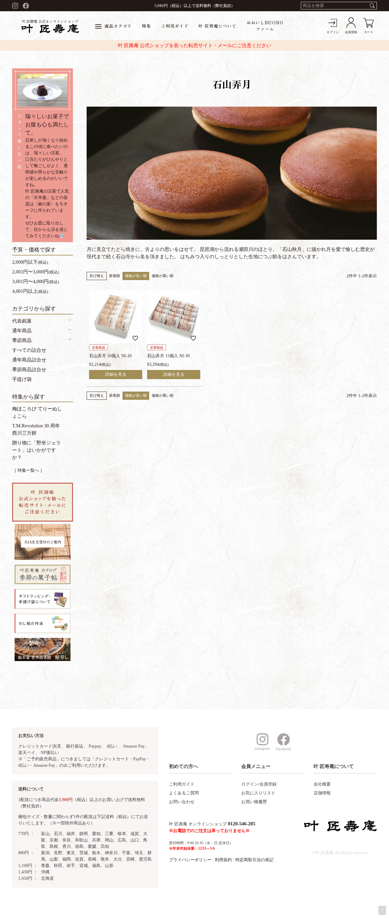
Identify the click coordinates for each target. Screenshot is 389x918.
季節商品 (22, 340)
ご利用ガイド (174, 26)
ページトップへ (382, 910)
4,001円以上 (30, 291)
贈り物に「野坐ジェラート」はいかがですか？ (36, 450)
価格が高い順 (163, 276)
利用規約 (223, 860)
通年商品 (22, 330)
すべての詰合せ (29, 350)
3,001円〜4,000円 (35, 281)
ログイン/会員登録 (259, 784)
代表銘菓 (22, 321)
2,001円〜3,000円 (35, 271)
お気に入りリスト (258, 793)
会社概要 (322, 784)
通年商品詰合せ (29, 359)
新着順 (114, 276)
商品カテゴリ (118, 26)
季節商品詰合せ (29, 369)
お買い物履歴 (254, 802)
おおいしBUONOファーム (264, 25)
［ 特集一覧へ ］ (28, 470)
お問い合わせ (181, 802)
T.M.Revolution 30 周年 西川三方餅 (36, 429)
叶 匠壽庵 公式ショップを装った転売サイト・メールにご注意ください (194, 45)
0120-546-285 (241, 823)
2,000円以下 (30, 262)
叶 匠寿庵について (217, 26)
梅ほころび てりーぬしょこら (37, 412)
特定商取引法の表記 (254, 860)
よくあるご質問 (184, 793)
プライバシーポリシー (190, 860)
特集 (146, 26)
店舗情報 (322, 793)
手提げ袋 (22, 379)
